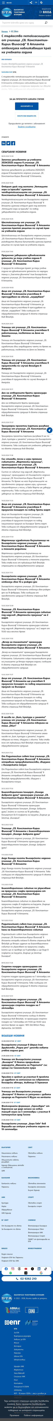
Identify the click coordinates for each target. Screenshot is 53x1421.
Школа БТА (18, 1356)
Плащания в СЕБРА (21, 1387)
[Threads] (20, 1269)
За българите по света (11, 1229)
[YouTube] (26, 1269)
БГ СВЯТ (18, 1041)
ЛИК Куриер (6, 1213)
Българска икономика (36, 1187)
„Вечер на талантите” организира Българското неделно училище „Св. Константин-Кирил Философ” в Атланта (26, 645)
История (17, 1346)
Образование (7, 1210)
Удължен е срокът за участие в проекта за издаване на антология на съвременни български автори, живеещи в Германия (25, 1079)
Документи (18, 1350)
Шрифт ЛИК (19, 1366)
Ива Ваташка (7, 59)
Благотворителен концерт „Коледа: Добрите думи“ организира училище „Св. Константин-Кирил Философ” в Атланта (26, 795)
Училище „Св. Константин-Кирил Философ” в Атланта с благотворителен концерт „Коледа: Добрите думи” (26, 831)
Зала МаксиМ (19, 1373)
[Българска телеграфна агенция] (7, 1298)
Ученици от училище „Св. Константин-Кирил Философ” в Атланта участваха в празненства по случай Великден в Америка (25, 364)
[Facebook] (7, 1269)
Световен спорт (35, 1203)
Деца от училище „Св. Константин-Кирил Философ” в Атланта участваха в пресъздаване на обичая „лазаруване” (26, 294)
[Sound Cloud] (26, 1273)
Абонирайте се (27, 106)
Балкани (6, 1178)
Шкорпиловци (19, 1360)
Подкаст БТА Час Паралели (12, 1258)
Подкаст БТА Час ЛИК (10, 1261)
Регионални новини (9, 1156)
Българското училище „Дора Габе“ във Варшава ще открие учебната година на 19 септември (25, 1126)
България (6, 1147)
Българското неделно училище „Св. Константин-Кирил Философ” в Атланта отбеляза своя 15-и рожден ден (26, 579)
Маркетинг (18, 1370)
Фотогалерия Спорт (36, 1236)
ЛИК (3, 1197)
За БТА (16, 1333)
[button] (31, 2)
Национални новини (10, 1153)
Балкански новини (9, 1184)
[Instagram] (13, 1269)
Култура (5, 1203)
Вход (47, 12)
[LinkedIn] (40, 1269)
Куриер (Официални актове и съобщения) (13, 1166)
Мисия (16, 1343)
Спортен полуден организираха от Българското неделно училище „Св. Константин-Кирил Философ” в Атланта (26, 969)
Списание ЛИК (19, 1377)
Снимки (32, 1220)
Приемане (14, 1415)
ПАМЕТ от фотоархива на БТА (39, 1240)
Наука (4, 1206)
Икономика (33, 1178)
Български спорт (35, 1206)
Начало (5, 32)
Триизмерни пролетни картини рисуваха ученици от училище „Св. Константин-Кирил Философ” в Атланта (25, 428)
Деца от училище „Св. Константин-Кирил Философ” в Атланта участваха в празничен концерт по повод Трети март (26, 507)
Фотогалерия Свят (36, 1229)
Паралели (32, 1156)
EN (36, 2)
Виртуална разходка (22, 1336)
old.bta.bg (18, 1390)
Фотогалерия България (37, 1226)
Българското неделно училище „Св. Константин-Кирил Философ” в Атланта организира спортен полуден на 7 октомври (26, 1003)
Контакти (18, 1383)
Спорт (31, 1197)
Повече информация (33, 1415)
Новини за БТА (20, 1339)
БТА (15, 1329)
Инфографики (35, 1248)
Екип (16, 1380)
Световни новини (35, 1153)
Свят (30, 1147)
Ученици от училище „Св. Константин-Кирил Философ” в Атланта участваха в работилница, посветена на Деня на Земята (25, 331)
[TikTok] (46, 1269)
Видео (4, 1248)
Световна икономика (36, 1184)
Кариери (17, 1353)
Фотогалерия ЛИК (35, 1233)
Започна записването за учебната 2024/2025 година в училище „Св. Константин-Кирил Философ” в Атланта (26, 162)
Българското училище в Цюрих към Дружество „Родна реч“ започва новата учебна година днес (25, 1047)
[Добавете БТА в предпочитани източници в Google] (42, 1273)
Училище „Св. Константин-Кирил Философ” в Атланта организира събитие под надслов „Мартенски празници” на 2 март (26, 613)
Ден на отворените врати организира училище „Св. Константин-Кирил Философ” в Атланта (24, 395)
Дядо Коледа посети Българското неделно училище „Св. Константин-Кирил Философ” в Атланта (26, 861)
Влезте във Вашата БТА (26, 116)
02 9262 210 (28, 1278)
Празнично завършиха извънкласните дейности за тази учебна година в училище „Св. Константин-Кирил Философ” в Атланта (23, 259)
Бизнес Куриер (34, 1190)
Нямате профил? (45, 15)
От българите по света (11, 1226)
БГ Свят (14, 31)
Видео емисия (7, 1254)
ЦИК (3, 1171)
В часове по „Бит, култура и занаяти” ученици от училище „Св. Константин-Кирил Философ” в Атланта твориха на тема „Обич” (25, 721)
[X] (33, 1269)
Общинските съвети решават (10, 1161)
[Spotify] (11, 1273)
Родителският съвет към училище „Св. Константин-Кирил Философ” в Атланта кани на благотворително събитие (26, 927)
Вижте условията (27, 126)
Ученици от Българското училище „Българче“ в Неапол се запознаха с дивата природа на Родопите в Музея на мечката (26, 1094)
